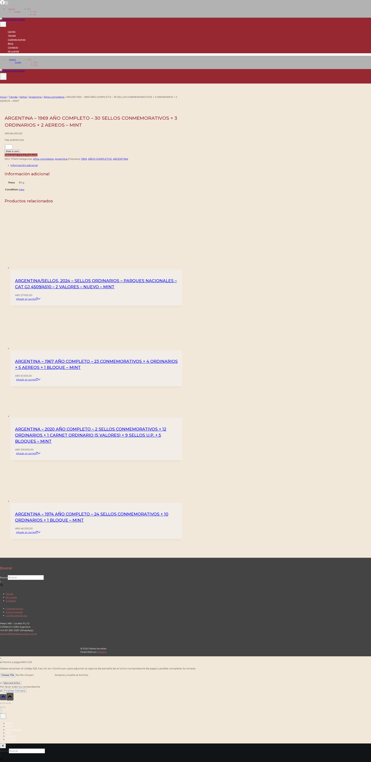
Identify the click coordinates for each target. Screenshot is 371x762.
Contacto (13, 47)
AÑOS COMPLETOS (100, 158)
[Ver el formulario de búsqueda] (3, 24)
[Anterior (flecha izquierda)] (1, 707)
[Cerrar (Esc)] (10, 703)
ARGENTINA (120, 158)
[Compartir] (7, 703)
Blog (10, 43)
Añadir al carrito (12, 151)
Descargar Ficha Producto (21, 155)
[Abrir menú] (3, 76)
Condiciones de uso (16, 615)
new (21, 189)
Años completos (43, 158)
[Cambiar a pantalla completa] (4, 703)
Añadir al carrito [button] (26, 299)
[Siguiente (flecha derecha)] (4, 707)
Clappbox (102, 652)
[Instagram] (6, 3)
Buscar (4, 577)
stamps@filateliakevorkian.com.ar (18, 633)
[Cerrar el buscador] (3, 745)
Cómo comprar (14, 612)
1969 (84, 158)
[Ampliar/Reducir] (1, 703)
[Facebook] (2, 3)
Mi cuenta (11, 597)
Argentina (61, 158)
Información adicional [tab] (24, 165)
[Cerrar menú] (1, 711)
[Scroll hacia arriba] (3, 697)
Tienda (12, 35)
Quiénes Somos (17, 39)
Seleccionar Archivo (11, 683)
